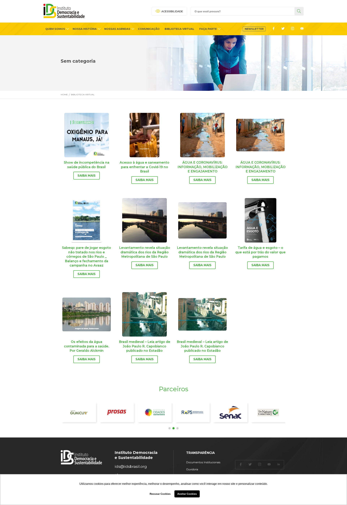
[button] (169, 428)
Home (64, 94)
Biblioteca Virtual (83, 94)
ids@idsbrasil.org (131, 466)
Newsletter (254, 29)
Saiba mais (87, 175)
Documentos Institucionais (203, 462)
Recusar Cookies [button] (160, 493)
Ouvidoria (192, 469)
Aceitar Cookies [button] (187, 493)
